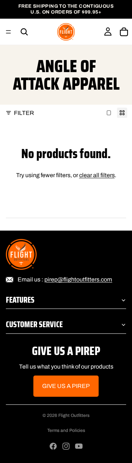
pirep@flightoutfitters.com (78, 279)
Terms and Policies (66, 430)
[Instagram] (66, 446)
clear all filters (97, 175)
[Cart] (124, 32)
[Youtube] (78, 446)
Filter (24, 113)
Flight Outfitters (73, 415)
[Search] (24, 32)
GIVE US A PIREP (66, 386)
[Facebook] (53, 446)
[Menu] (8, 31)
